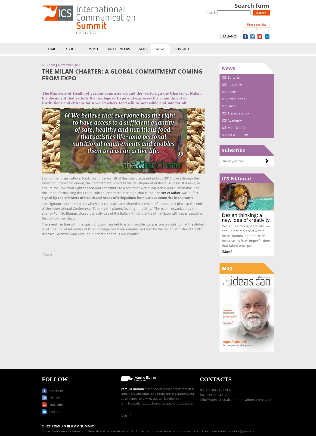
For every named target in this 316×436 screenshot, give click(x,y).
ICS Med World (233, 127)
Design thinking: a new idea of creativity (246, 217)
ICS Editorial (231, 77)
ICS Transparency (235, 113)
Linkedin (267, 36)
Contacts (182, 49)
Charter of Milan (167, 193)
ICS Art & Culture (235, 135)
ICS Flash (229, 106)
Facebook (245, 36)
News (160, 49)
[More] (227, 251)
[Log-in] (126, 415)
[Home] (89, 36)
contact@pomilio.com (244, 431)
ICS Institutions (233, 99)
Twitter (252, 36)
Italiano (229, 36)
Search (211, 12)
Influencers (119, 49)
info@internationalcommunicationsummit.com (236, 399)
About (70, 49)
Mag (143, 49)
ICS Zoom (48, 65)
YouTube (259, 36)
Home (51, 49)
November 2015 (69, 65)
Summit (92, 49)
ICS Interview (232, 84)
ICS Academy (232, 120)
